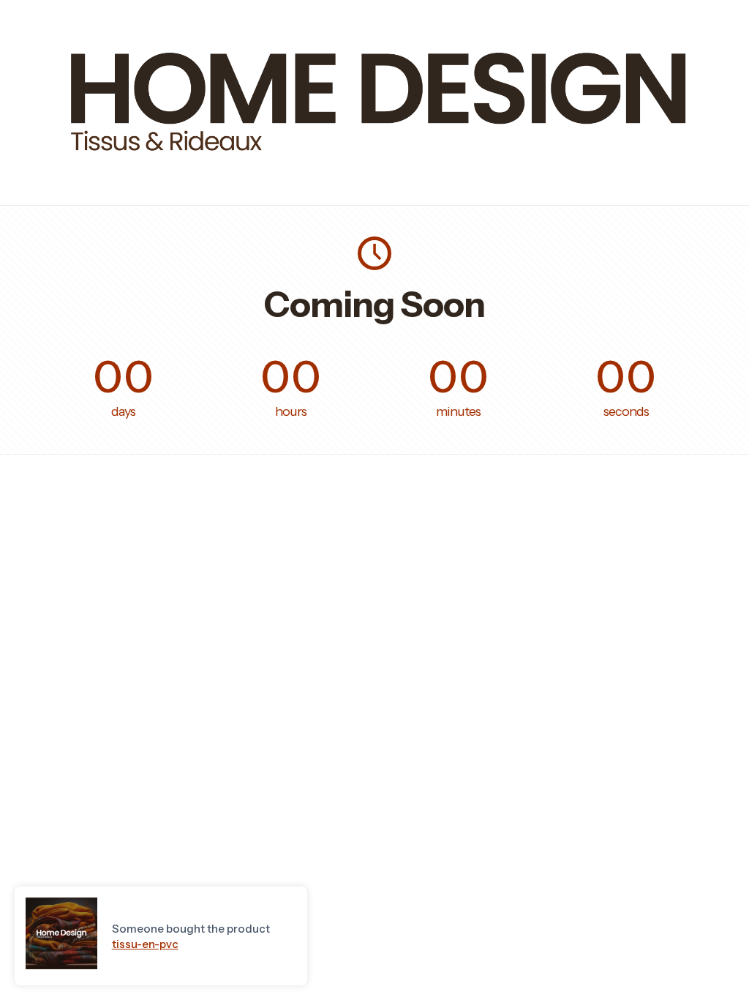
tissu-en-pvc (145, 944)
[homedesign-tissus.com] (374, 166)
